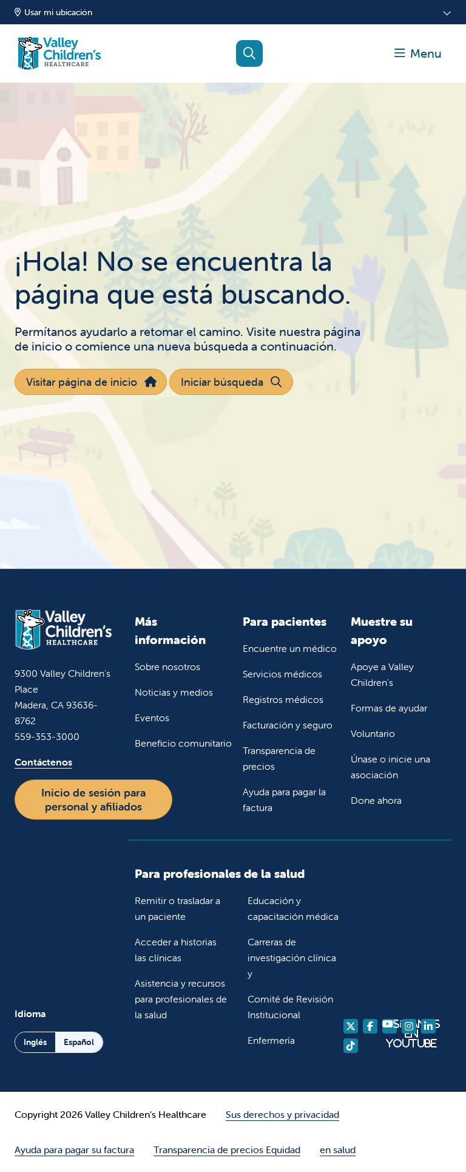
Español (79, 1042)
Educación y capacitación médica (293, 908)
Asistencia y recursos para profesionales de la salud (181, 999)
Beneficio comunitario (183, 743)
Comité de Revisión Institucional (290, 1007)
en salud (338, 1149)
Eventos (152, 717)
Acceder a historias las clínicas (176, 950)
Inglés (35, 1042)
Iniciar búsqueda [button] (222, 382)
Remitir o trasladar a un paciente (177, 908)
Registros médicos (283, 699)
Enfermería (271, 1040)
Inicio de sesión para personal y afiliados (93, 800)
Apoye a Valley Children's (382, 674)
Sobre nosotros (167, 666)
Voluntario (373, 733)
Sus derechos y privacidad (282, 1114)
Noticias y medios (174, 692)
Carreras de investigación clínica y (292, 957)
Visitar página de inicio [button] (81, 382)
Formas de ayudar (389, 708)
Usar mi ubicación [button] (58, 12)
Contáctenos (43, 762)
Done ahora (376, 800)
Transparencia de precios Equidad (227, 1149)
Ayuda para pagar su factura (74, 1149)
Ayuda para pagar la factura (284, 800)
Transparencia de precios (279, 758)
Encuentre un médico (290, 648)
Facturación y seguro (288, 725)
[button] (418, 53)
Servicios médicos (282, 674)
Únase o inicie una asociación (390, 767)
